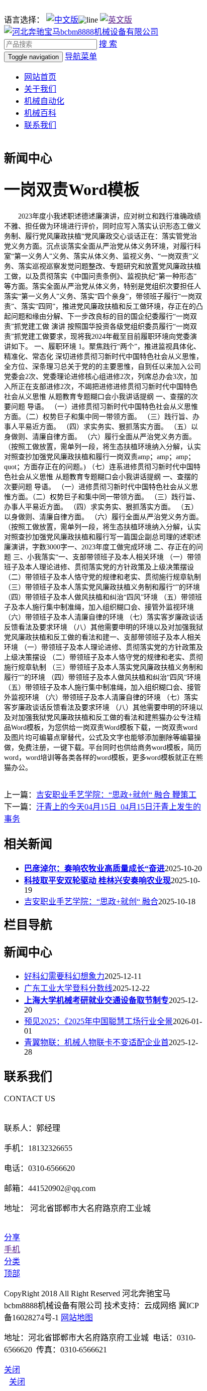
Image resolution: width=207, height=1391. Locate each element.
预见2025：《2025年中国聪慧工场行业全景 (98, 1021)
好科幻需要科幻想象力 (64, 976)
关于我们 (40, 89)
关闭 (17, 1381)
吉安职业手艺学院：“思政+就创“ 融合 (91, 901)
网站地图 (77, 1317)
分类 (12, 1261)
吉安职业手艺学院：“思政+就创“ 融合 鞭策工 (116, 794)
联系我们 (40, 125)
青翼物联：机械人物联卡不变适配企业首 (96, 1042)
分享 (12, 1237)
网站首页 (40, 77)
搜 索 (108, 44)
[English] (116, 20)
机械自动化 (44, 101)
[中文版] (62, 20)
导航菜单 (81, 56)
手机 (12, 1249)
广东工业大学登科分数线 (68, 988)
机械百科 (40, 113)
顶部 (12, 1273)
